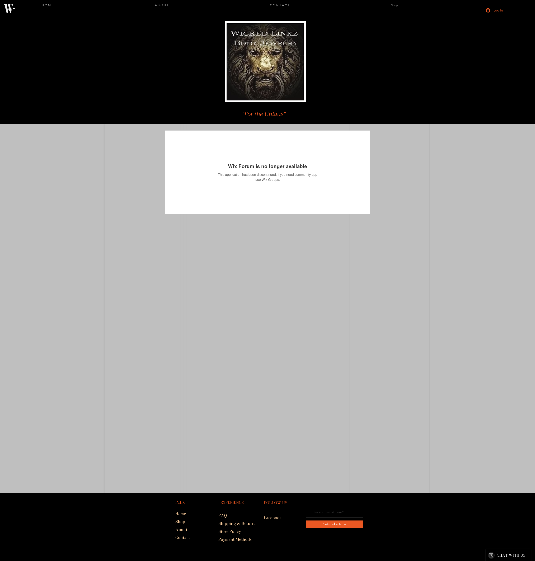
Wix (234, 559)
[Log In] (484, 10)
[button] (309, 11)
